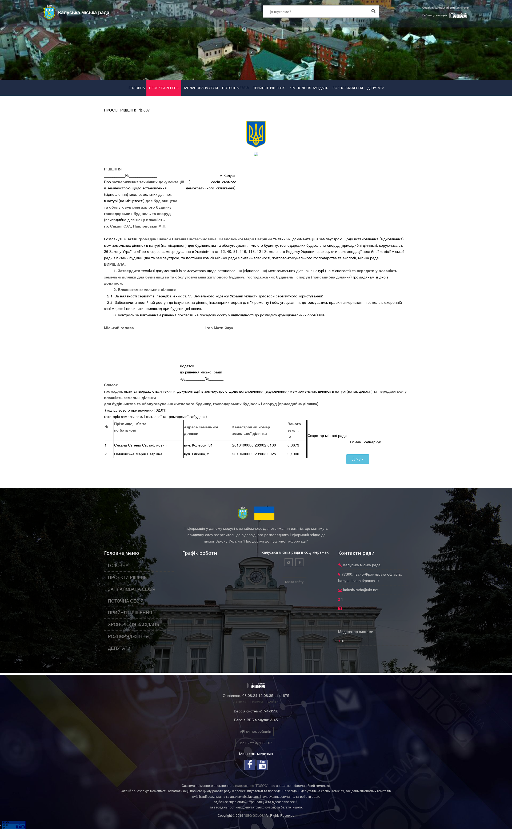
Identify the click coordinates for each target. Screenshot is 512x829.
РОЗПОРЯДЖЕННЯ (348, 87)
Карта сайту (294, 581)
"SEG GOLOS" (254, 815)
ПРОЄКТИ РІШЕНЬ (164, 87)
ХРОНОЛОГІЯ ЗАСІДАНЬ (309, 87)
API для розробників (255, 731)
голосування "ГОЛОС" (251, 785)
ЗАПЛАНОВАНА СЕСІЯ (200, 87)
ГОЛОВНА (137, 87)
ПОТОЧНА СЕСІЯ (235, 87)
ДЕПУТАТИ (375, 87)
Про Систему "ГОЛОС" (255, 742)
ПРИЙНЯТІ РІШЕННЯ (269, 87)
